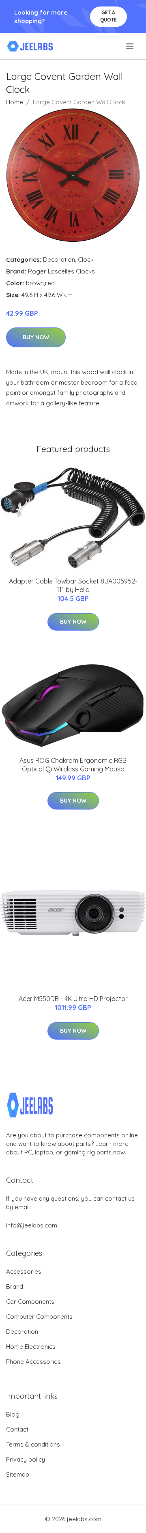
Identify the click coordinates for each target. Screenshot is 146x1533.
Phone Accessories (33, 1361)
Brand (14, 1286)
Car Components (30, 1301)
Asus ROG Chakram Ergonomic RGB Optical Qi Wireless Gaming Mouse (73, 764)
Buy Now (36, 337)
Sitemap (17, 1474)
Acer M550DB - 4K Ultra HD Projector (73, 999)
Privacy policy (25, 1459)
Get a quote (108, 16)
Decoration (59, 259)
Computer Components (39, 1316)
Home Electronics (31, 1346)
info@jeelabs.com (31, 1225)
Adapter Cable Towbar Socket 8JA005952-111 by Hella (73, 585)
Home (14, 102)
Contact (17, 1429)
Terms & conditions (33, 1444)
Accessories (23, 1271)
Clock (86, 259)
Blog (12, 1414)
